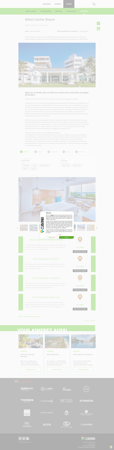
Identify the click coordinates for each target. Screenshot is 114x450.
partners (52, 215)
